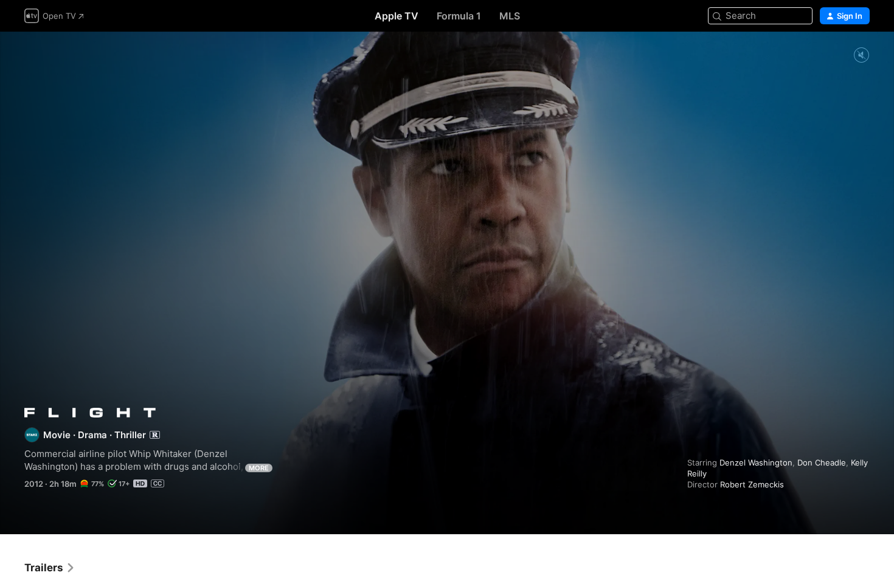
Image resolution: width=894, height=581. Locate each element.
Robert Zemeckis (752, 484)
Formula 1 (459, 16)
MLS (509, 16)
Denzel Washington (755, 462)
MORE (259, 468)
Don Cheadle (821, 462)
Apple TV (396, 16)
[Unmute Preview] (861, 55)
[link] (49, 567)
